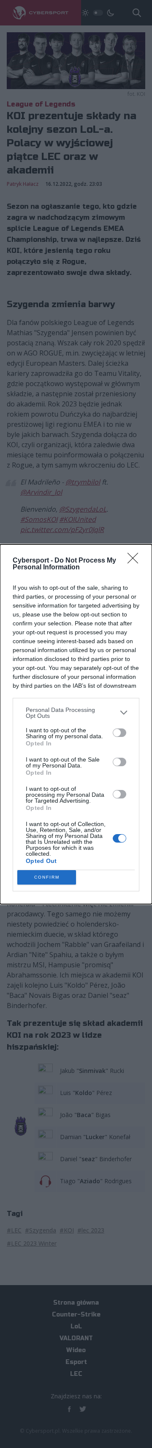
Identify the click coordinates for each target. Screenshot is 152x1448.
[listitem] (76, 713)
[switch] (119, 732)
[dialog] (76, 724)
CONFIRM (47, 877)
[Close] (136, 561)
